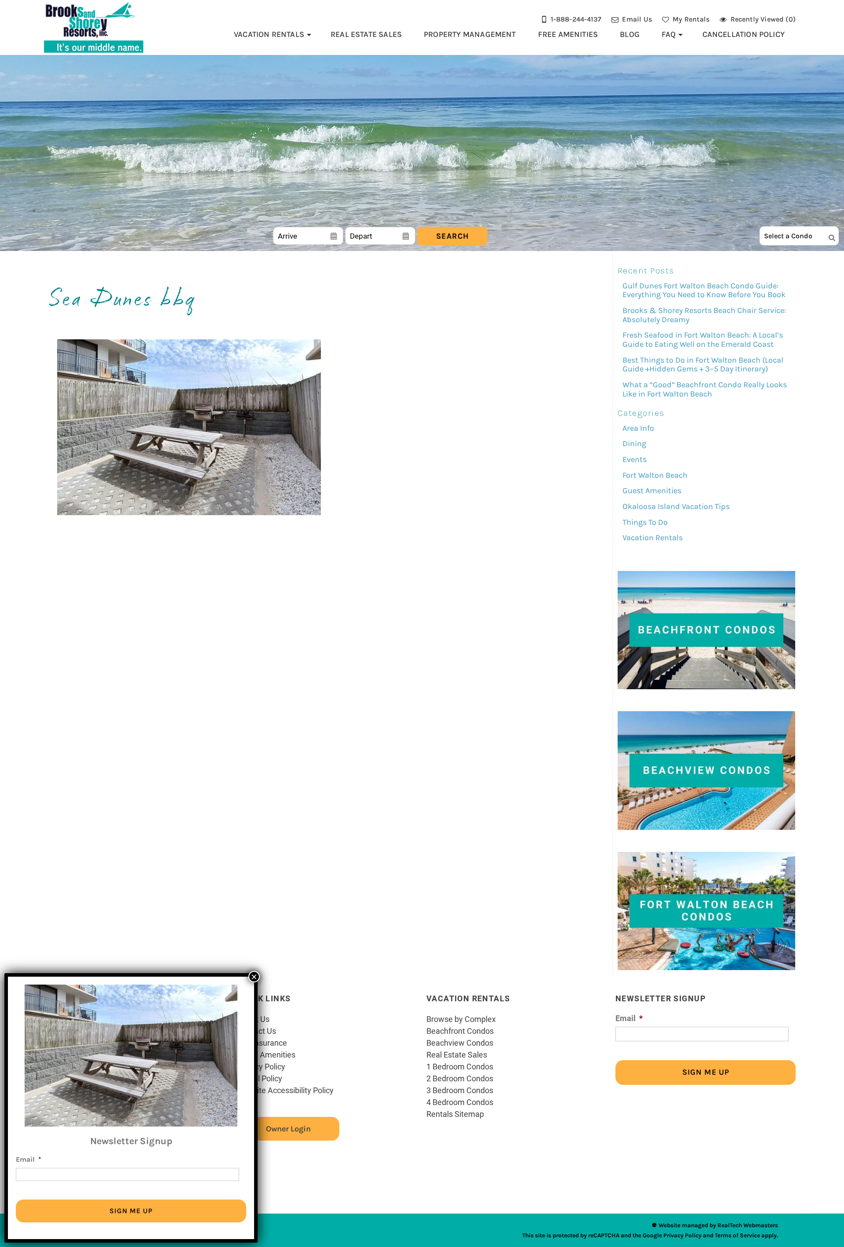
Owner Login (288, 1129)
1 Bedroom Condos (459, 1066)
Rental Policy (259, 1078)
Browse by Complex (461, 1019)
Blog (630, 34)
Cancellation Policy (743, 34)
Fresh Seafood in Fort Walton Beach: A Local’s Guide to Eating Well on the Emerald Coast (702, 339)
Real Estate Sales (366, 34)
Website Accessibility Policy (285, 1090)
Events (634, 459)
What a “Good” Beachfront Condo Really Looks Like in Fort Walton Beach (704, 389)
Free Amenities (568, 34)
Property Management (470, 34)
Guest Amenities (651, 490)
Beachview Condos (459, 1042)
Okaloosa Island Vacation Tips (676, 506)
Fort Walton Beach (655, 475)
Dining (634, 443)
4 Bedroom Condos (459, 1102)
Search (452, 236)
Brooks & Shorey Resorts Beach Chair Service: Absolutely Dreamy (704, 314)
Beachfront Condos (460, 1030)
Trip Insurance (262, 1042)
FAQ (669, 34)
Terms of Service (737, 1235)
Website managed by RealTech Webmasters (718, 1225)
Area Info (638, 428)
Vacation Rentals (269, 34)
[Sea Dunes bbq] (189, 513)
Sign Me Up (705, 1072)
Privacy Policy (261, 1066)
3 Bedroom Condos (459, 1090)
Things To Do (645, 522)
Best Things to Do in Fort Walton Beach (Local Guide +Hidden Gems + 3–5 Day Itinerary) (702, 364)
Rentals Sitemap (455, 1114)
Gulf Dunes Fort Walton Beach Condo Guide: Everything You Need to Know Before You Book (704, 290)
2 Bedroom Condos (459, 1078)
